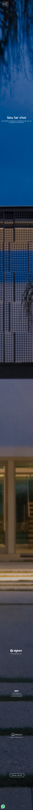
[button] (17, 775)
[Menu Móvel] (30, 4)
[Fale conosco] (3, 806)
